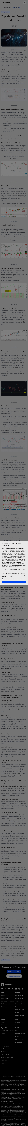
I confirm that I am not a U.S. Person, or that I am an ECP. (15, 579)
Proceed (14, 582)
